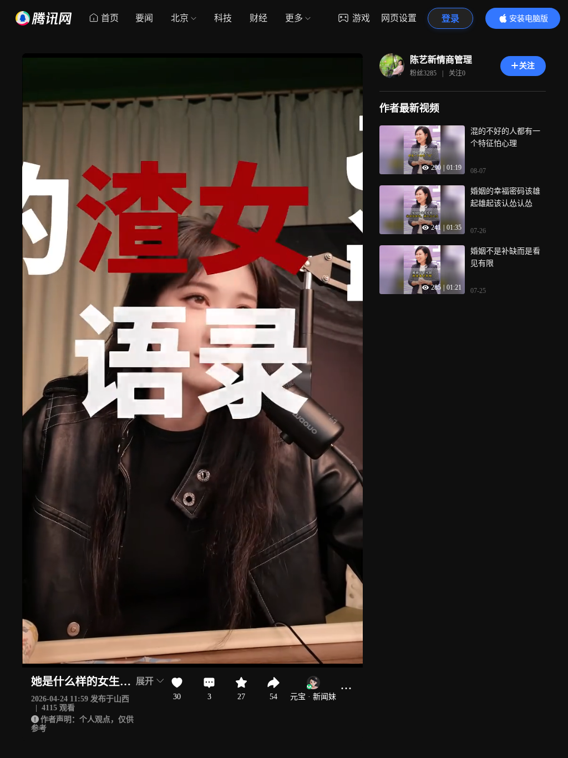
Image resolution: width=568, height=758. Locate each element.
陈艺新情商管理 (441, 59)
